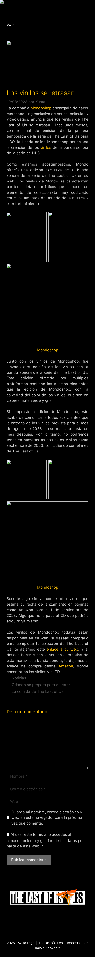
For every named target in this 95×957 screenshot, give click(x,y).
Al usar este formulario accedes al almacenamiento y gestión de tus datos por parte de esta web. (45, 840)
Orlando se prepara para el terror (41, 685)
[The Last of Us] (14, 3)
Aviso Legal (26, 943)
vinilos (45, 147)
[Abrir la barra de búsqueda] (91, 8)
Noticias (19, 678)
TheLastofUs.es (50, 943)
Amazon (66, 666)
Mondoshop (40, 108)
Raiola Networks (47, 948)
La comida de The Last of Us (37, 691)
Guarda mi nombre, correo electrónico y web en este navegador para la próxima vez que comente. (46, 817)
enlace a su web (62, 649)
